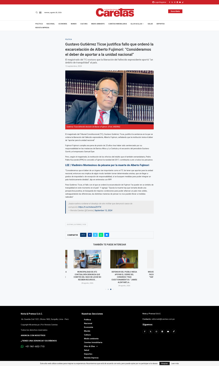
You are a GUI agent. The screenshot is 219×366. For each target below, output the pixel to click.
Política (39, 24)
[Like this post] (84, 235)
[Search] (36, 13)
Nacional (51, 24)
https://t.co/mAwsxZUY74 (89, 207)
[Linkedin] (177, 2)
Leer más (175, 363)
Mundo (74, 24)
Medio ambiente (98, 24)
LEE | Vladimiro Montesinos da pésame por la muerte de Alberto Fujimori (107, 165)
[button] (69, 270)
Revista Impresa (42, 28)
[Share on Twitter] (95, 235)
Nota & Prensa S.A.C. (32, 313)
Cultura (83, 24)
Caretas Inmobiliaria (117, 24)
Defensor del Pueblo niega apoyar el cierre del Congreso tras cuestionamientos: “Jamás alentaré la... (109, 277)
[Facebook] (169, 2)
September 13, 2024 (103, 210)
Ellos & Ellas (136, 24)
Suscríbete (175, 11)
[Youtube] (180, 2)
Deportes (161, 24)
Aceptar (164, 363)
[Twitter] (172, 2)
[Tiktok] (183, 2)
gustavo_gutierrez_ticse (76, 224)
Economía (63, 24)
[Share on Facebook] (90, 235)
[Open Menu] (40, 12)
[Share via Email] (106, 235)
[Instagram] (175, 2)
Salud (150, 24)
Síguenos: (147, 324)
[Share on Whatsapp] (101, 235)
